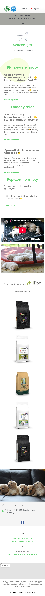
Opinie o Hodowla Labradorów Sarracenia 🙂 (21, 151)
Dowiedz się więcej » (11, 100)
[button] (22, 291)
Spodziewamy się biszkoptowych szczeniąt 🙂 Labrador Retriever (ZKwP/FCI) (21, 77)
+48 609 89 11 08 (25, 538)
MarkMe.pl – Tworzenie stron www (22, 592)
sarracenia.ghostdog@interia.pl (22, 554)
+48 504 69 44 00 (25, 541)
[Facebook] (22, 522)
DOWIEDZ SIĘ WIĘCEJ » (11, 205)
